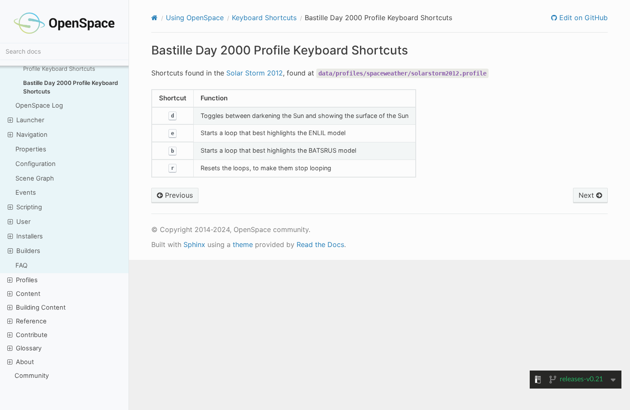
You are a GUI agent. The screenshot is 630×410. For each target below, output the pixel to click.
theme (243, 244)
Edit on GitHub (582, 17)
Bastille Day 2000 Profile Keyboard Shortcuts (70, 87)
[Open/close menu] (10, 120)
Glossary (29, 348)
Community (32, 376)
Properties (30, 149)
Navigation (32, 135)
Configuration (35, 164)
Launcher (30, 120)
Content (28, 294)
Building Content (41, 307)
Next (587, 195)
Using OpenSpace (195, 17)
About (25, 362)
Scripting (29, 207)
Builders (28, 251)
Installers (29, 236)
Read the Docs (320, 244)
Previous (178, 195)
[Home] (154, 17)
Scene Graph (34, 178)
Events (25, 192)
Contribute (32, 335)
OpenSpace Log (39, 105)
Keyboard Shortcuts (264, 17)
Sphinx (194, 244)
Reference (31, 321)
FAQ (21, 265)
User (23, 222)
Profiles (27, 280)
